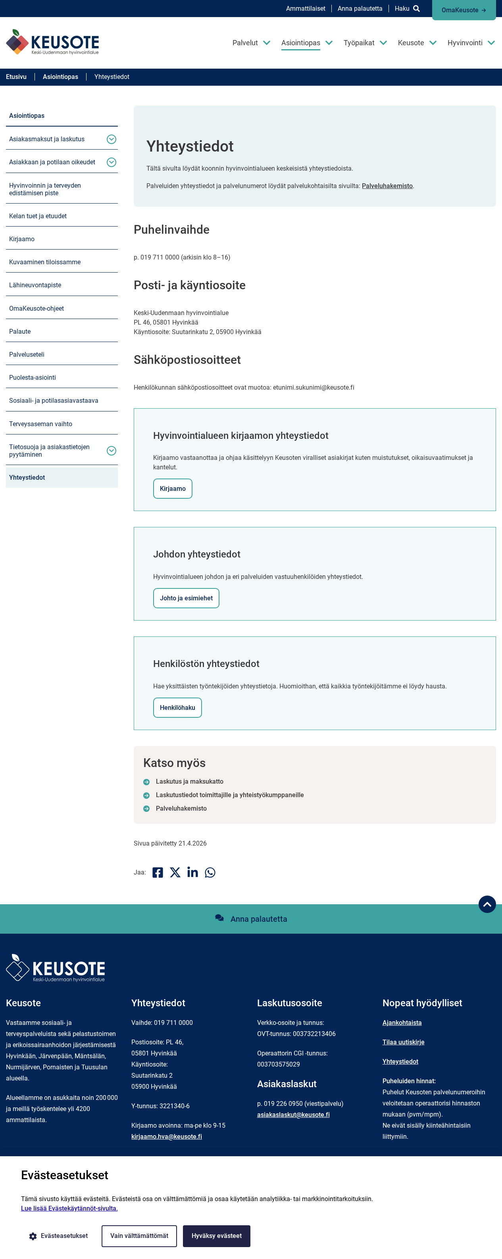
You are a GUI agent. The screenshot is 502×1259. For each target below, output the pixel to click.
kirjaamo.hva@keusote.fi (166, 1136)
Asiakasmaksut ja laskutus (47, 139)
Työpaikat (359, 42)
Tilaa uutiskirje (404, 1042)
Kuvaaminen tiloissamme (45, 262)
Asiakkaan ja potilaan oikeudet (52, 162)
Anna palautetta (360, 8)
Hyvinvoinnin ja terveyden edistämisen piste (45, 189)
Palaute (20, 331)
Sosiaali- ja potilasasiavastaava (53, 400)
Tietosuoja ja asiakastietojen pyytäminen (49, 450)
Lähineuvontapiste (35, 285)
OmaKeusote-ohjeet (36, 308)
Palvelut (245, 42)
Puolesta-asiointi (32, 377)
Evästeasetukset (64, 1236)
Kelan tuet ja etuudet (38, 216)
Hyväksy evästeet (217, 1236)
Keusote (411, 42)
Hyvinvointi (465, 42)
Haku (402, 8)
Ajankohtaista (402, 1022)
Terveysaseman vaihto (40, 424)
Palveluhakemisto (387, 186)
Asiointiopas (300, 42)
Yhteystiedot (27, 477)
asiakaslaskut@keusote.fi (293, 1115)
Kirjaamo (22, 239)
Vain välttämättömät (139, 1236)
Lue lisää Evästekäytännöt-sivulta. (69, 1208)
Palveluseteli (26, 354)
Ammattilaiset (305, 8)
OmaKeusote (460, 10)
